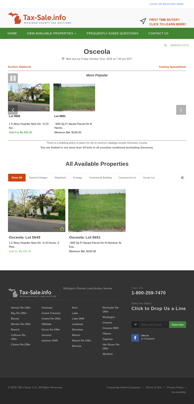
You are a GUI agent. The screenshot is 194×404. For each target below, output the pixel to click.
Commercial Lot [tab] (127, 177)
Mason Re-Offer (81, 340)
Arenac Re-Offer (21, 307)
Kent (74, 307)
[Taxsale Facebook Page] (135, 338)
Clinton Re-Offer (21, 344)
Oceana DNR (110, 328)
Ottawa (106, 333)
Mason (76, 335)
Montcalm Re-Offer (110, 309)
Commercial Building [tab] (100, 177)
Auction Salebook (19, 66)
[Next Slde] (181, 110)
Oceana (107, 322)
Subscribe (178, 324)
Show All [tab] (17, 177)
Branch (15, 329)
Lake (75, 313)
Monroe (76, 345)
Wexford (107, 353)
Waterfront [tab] (60, 177)
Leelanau (77, 324)
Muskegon (108, 317)
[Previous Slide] (13, 110)
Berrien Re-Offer (21, 324)
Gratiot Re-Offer (51, 318)
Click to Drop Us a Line (158, 308)
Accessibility (179, 392)
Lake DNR (78, 318)
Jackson (46, 335)
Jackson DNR (49, 340)
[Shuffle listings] (182, 177)
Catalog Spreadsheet (172, 66)
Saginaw (107, 338)
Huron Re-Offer (50, 329)
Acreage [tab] (77, 177)
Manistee (77, 329)
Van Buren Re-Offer (111, 346)
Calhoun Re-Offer (18, 336)
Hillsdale (46, 324)
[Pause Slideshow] (13, 78)
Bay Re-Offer (19, 313)
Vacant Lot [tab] (149, 177)
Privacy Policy (175, 387)
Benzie (15, 318)
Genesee (46, 307)
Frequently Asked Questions (123, 387)
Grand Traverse (50, 313)
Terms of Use (154, 387)
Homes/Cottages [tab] (38, 177)
